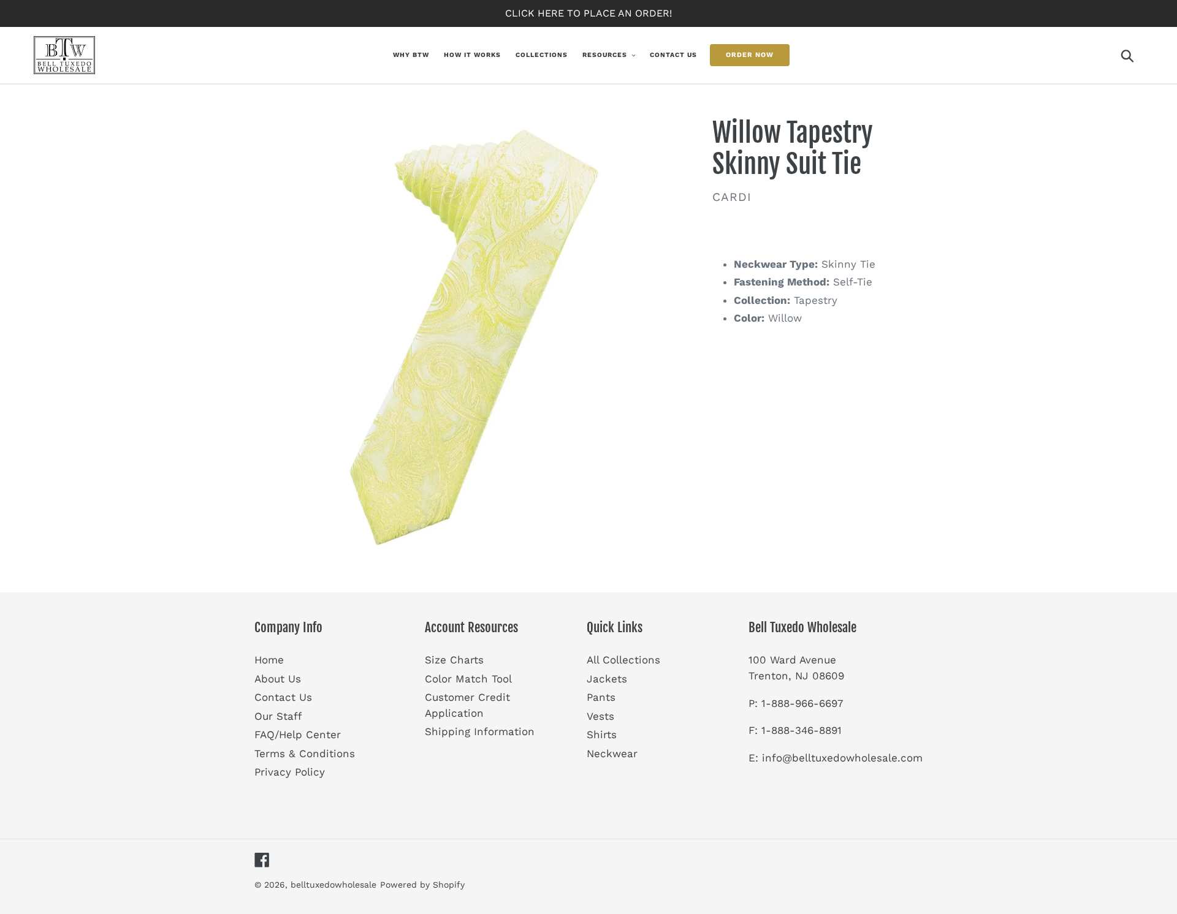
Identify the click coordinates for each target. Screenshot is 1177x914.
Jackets (607, 679)
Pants (601, 697)
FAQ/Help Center (297, 734)
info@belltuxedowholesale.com (842, 758)
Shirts (602, 734)
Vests (600, 716)
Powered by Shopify (422, 884)
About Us (277, 679)
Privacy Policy (289, 772)
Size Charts (454, 660)
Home (269, 660)
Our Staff (278, 716)
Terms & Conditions (304, 753)
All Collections (623, 660)
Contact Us (283, 697)
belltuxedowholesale (333, 884)
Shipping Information (480, 731)
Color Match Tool (468, 679)
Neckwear (612, 753)
